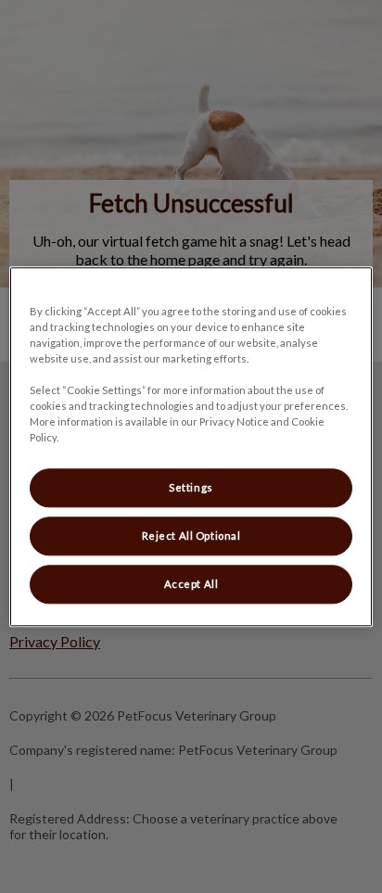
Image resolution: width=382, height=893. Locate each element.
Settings (191, 487)
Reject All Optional (191, 535)
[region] (190, 446)
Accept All (191, 584)
